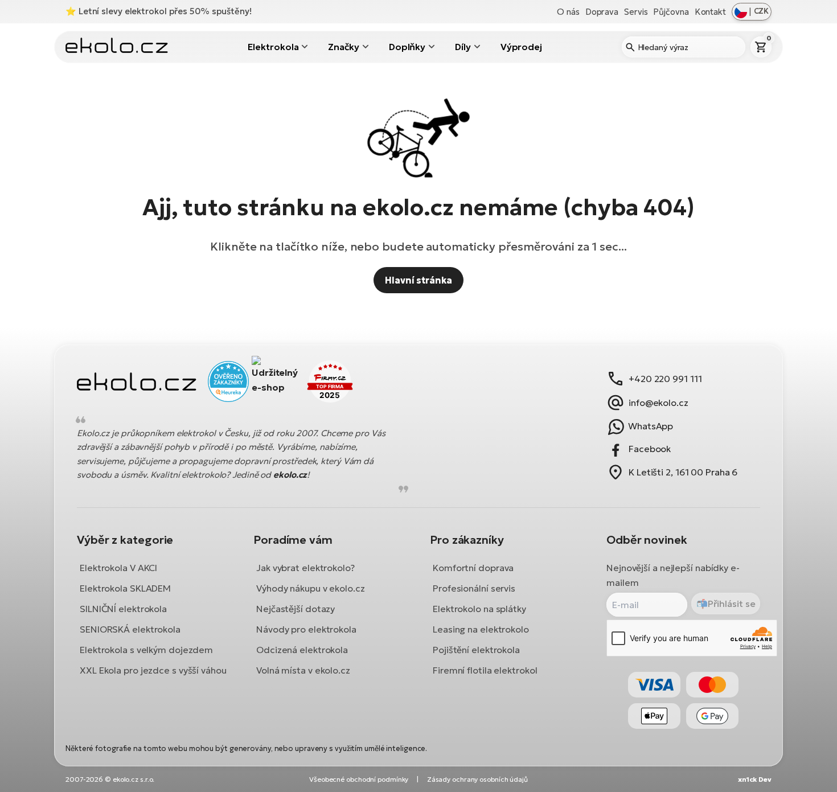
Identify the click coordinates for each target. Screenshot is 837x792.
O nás (568, 11)
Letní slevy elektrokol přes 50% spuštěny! (165, 11)
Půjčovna (670, 11)
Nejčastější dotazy (295, 608)
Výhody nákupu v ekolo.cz (310, 588)
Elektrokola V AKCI (118, 567)
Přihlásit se (732, 603)
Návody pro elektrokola (306, 629)
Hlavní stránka (418, 280)
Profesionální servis (474, 588)
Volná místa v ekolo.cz (303, 670)
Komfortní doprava (473, 567)
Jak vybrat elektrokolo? (305, 567)
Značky (343, 46)
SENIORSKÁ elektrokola (130, 629)
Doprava (601, 11)
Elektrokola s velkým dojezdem (146, 649)
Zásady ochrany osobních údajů (477, 779)
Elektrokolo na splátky (479, 608)
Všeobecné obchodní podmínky (358, 779)
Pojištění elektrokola (476, 649)
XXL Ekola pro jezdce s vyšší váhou (153, 670)
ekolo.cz (290, 475)
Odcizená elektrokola (302, 649)
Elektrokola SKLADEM (125, 588)
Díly (463, 46)
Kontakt (710, 11)
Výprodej (521, 46)
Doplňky (407, 46)
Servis (635, 11)
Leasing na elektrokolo (481, 629)
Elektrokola (273, 46)
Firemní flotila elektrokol (485, 670)
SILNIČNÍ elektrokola (123, 608)
